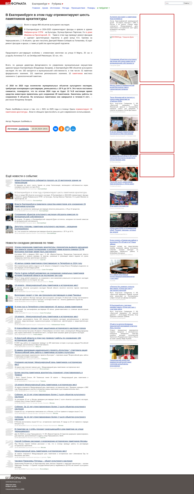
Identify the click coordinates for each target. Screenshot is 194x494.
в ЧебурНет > (103, 8)
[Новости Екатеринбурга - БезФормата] (13, 3)
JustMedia (24, 129)
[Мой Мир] (73, 128)
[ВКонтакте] (55, 128)
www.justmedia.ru (15, 36)
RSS (22, 489)
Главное (36, 8)
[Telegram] (67, 128)
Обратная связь (11, 484)
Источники (55, 8)
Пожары (91, 8)
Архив (45, 8)
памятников (77, 73)
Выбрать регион (11, 486)
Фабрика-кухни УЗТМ (33, 32)
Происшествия (78, 8)
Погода (65, 8)
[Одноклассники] (61, 128)
